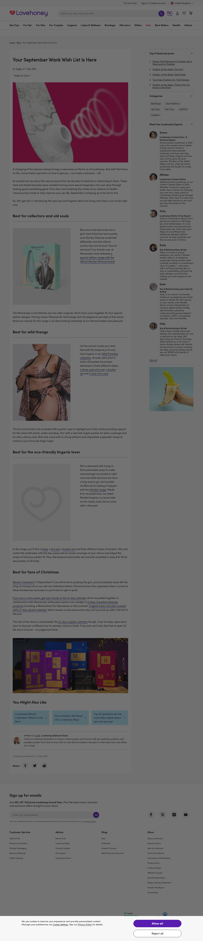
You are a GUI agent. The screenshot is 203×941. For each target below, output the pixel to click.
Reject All (157, 933)
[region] (101, 928)
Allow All (157, 923)
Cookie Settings (60, 924)
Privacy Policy (85, 924)
